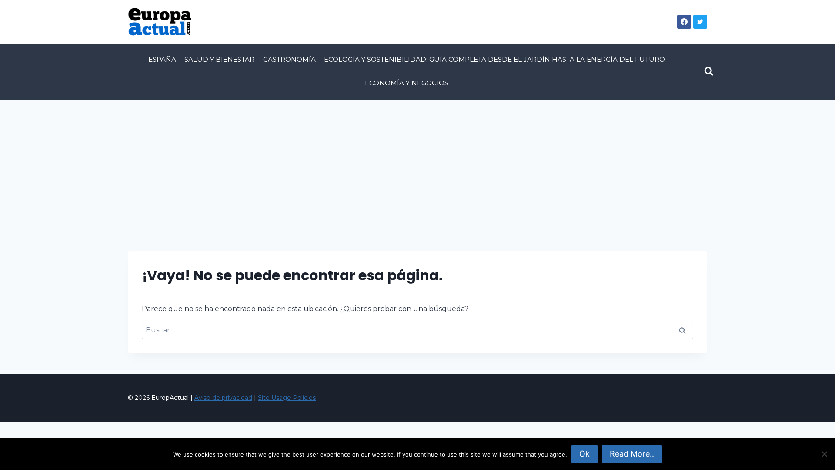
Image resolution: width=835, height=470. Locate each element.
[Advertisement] (417, 165)
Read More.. (632, 453)
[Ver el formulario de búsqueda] (709, 71)
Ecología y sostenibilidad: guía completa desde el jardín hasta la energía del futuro (494, 59)
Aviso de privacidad (223, 398)
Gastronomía (289, 59)
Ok (584, 453)
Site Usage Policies (287, 398)
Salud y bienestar (219, 59)
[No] (824, 454)
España (162, 59)
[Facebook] (684, 22)
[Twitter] (700, 22)
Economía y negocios (406, 83)
